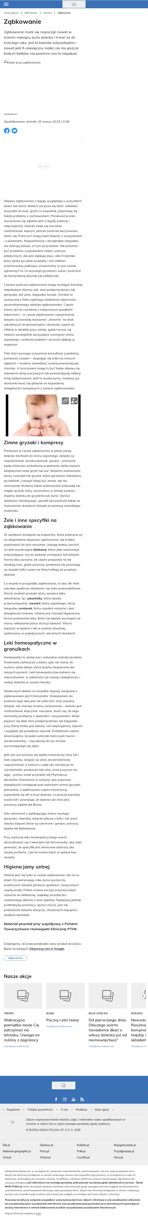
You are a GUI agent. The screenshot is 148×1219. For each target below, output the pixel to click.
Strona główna (11, 12)
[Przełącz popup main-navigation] (6, 4)
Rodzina (137, 1013)
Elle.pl (6, 1145)
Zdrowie (47, 12)
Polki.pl (81, 1151)
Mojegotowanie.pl (125, 1145)
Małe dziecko (30, 12)
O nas (64, 1109)
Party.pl (44, 1151)
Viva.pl (7, 1157)
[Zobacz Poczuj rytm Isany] (65, 996)
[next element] (143, 1027)
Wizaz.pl (45, 1157)
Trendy (9, 1013)
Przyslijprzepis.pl (124, 1151)
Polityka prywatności (40, 1109)
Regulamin (13, 1109)
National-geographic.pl (17, 1151)
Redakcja (81, 1109)
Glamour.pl (46, 1145)
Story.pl (118, 1157)
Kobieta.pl (83, 1145)
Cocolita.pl (83, 1157)
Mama (50, 1013)
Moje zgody (102, 1109)
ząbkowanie (15, 957)
